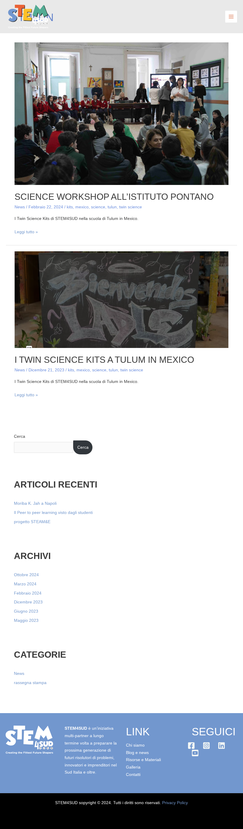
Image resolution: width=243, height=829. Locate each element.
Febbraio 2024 (27, 593)
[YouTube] (195, 753)
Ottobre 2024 (26, 575)
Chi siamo (135, 745)
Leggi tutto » (26, 231)
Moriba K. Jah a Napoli (35, 503)
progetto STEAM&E (32, 522)
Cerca (19, 436)
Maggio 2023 (26, 620)
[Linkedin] (221, 745)
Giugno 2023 (26, 611)
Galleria (133, 767)
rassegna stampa (30, 683)
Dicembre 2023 (28, 602)
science (98, 207)
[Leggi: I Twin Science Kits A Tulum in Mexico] (121, 299)
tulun (112, 207)
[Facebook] (191, 745)
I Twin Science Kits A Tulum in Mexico (104, 360)
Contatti (133, 774)
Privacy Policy (175, 803)
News (20, 207)
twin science (130, 207)
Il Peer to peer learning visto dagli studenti (53, 512)
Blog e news (137, 752)
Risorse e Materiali (143, 760)
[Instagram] (206, 745)
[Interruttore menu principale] (231, 17)
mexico (82, 207)
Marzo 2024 (25, 584)
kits (70, 207)
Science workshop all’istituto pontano (114, 197)
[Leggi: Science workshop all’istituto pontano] (121, 113)
